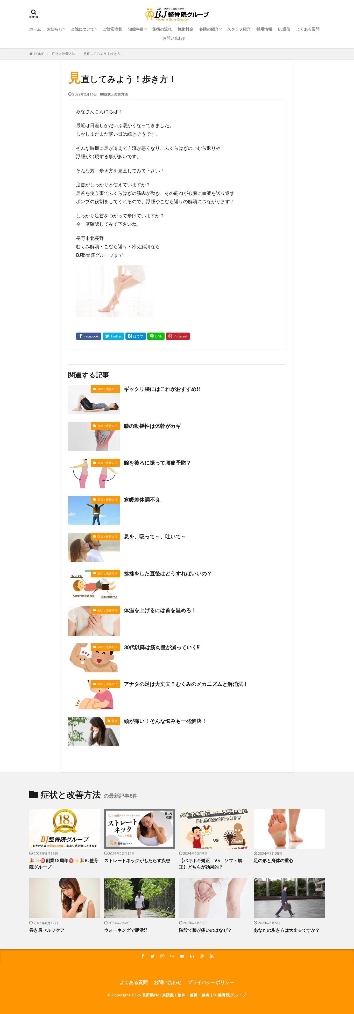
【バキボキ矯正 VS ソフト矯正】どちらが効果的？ (210, 864)
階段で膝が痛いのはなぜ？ (205, 930)
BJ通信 (284, 29)
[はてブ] (135, 336)
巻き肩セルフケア (47, 930)
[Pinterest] (178, 336)
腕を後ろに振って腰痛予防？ (157, 462)
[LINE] (156, 336)
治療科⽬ (136, 29)
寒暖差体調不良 (142, 499)
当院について (82, 29)
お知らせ (54, 29)
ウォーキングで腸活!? (125, 930)
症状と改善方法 (63, 54)
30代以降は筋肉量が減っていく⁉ (162, 647)
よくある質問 (308, 29)
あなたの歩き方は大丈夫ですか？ (287, 930)
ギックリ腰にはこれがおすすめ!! (162, 389)
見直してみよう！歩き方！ (103, 54)
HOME (39, 54)
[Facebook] (88, 336)
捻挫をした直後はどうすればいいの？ (168, 573)
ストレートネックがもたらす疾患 (137, 860)
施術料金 (185, 29)
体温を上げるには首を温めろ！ (160, 610)
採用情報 (264, 29)
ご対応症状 (112, 29)
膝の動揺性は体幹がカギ (152, 426)
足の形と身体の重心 (273, 860)
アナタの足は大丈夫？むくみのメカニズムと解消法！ (186, 684)
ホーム (35, 29)
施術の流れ (162, 29)
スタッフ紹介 (239, 29)
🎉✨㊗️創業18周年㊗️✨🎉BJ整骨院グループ (63, 864)
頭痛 (114, 720)
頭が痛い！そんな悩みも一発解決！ (165, 721)
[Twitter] (113, 336)
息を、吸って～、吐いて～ (155, 536)
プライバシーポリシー (211, 982)
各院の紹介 (209, 29)
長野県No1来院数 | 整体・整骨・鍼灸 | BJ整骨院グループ (194, 995)
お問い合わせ (174, 38)
